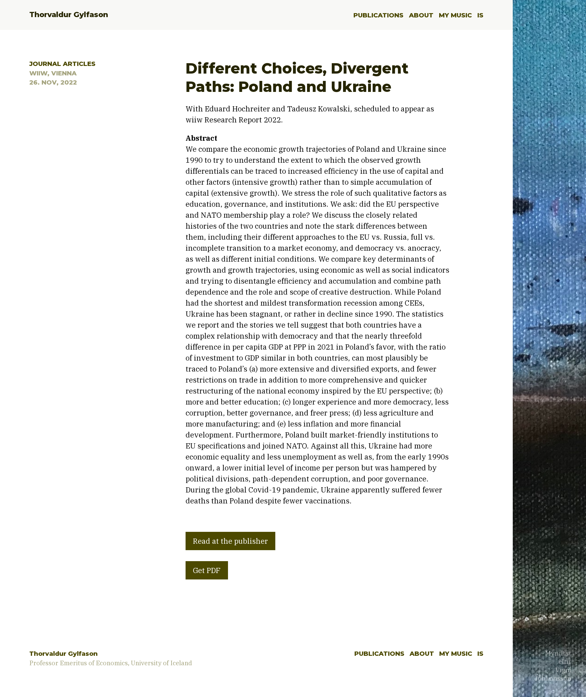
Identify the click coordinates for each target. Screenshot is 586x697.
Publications (378, 15)
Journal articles (62, 63)
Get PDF (207, 570)
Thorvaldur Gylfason (68, 14)
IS (480, 15)
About (421, 15)
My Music (455, 15)
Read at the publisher (230, 541)
